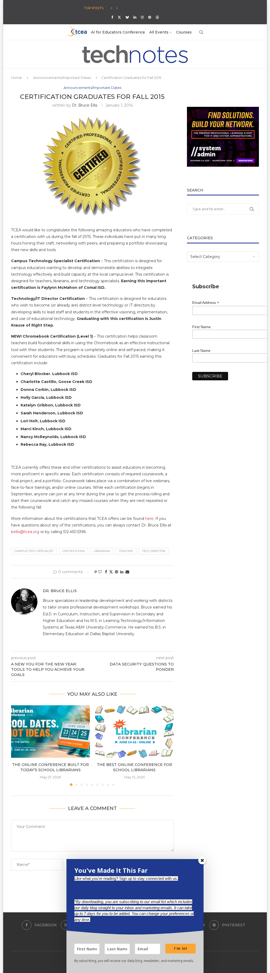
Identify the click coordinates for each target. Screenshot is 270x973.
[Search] (201, 32)
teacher (126, 551)
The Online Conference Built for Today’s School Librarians (50, 767)
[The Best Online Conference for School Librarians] (134, 731)
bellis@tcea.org (25, 531)
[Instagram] (142, 17)
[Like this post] (100, 571)
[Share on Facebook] (106, 571)
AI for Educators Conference (118, 32)
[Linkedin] (134, 17)
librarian (102, 551)
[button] (111, 8)
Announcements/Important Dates (62, 77)
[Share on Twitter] (111, 571)
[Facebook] (112, 17)
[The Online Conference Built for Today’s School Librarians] (50, 731)
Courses (184, 32)
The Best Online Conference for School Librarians (134, 767)
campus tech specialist (34, 551)
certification (73, 551)
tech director (153, 551)
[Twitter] (119, 17)
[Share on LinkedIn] (121, 571)
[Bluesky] (127, 17)
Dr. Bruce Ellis (84, 105)
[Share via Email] (127, 571)
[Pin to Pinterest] (116, 571)
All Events (158, 32)
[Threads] (157, 17)
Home (16, 77)
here (149, 518)
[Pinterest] (149, 17)
